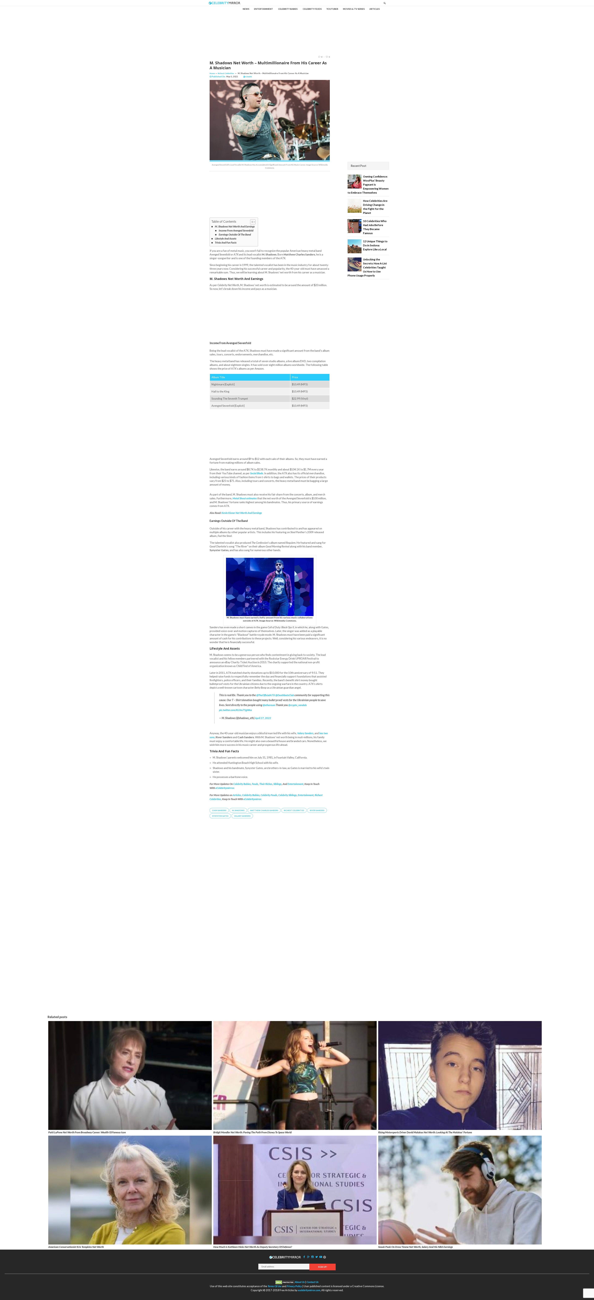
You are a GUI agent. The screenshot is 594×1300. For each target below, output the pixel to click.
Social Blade (256, 473)
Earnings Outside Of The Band (235, 234)
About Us (300, 1282)
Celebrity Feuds (269, 795)
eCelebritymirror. (252, 799)
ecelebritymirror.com (309, 1290)
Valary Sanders (242, 816)
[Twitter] (317, 1256)
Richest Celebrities (226, 73)
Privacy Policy (294, 1286)
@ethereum (269, 705)
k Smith (248, 76)
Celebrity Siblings (287, 795)
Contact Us (313, 1282)
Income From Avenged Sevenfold (236, 230)
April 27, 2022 (263, 718)
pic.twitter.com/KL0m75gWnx (235, 710)
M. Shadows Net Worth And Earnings (235, 226)
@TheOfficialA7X (265, 695)
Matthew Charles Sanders (264, 810)
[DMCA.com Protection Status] (284, 1282)
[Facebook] (304, 1256)
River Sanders (317, 810)
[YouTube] (321, 1256)
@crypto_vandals (297, 705)
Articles (237, 795)
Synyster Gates (220, 816)
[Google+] (308, 1256)
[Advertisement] (297, 28)
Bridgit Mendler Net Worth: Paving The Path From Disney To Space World (252, 1132)
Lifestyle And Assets (225, 238)
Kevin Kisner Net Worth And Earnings (242, 512)
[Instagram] (312, 1256)
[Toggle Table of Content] (251, 222)
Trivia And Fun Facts (226, 242)
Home (212, 73)
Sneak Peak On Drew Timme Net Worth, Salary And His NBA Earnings (415, 1247)
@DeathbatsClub (284, 695)
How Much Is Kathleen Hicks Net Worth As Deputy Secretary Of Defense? (252, 1247)
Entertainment (306, 795)
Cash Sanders (219, 810)
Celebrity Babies (251, 795)
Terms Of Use (275, 1286)
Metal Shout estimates (244, 498)
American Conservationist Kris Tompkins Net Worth (76, 1247)
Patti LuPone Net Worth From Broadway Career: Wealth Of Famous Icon (87, 1132)
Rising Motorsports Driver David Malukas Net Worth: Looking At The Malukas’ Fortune (425, 1132)
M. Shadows (238, 810)
